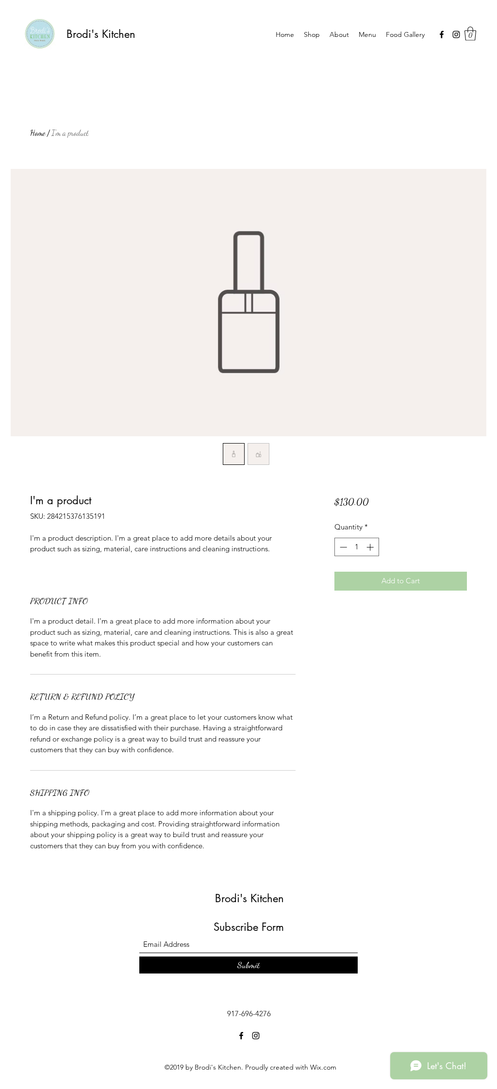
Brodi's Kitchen (100, 34)
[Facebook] (442, 34)
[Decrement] (342, 547)
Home (37, 132)
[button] (470, 34)
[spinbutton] (356, 547)
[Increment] (371, 547)
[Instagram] (456, 34)
